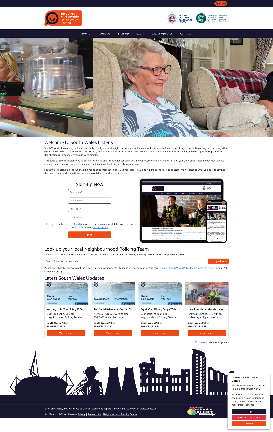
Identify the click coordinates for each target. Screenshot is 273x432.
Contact (185, 33)
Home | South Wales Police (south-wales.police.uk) (187, 268)
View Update (66, 333)
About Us (104, 33)
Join (89, 235)
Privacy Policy (100, 227)
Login (140, 33)
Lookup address (218, 261)
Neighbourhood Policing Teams (120, 414)
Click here (200, 342)
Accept (249, 411)
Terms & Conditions (75, 224)
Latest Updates (162, 33)
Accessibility (94, 414)
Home (86, 33)
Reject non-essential (249, 417)
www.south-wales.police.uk (141, 408)
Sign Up (123, 33)
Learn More (249, 423)
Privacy (81, 414)
